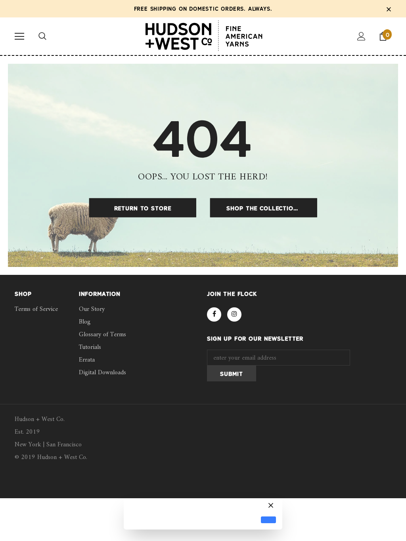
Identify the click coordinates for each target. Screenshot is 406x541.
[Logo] (203, 36)
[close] (389, 9)
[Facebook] (214, 314)
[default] (268, 519)
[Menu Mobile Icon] (19, 36)
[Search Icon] (42, 36)
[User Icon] (361, 36)
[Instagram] (234, 314)
